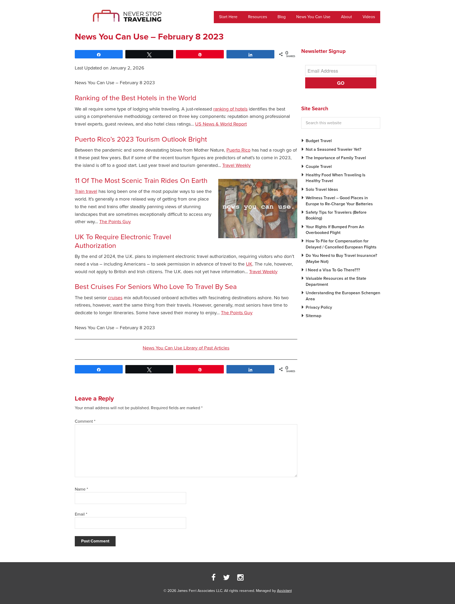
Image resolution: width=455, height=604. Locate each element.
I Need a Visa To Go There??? (333, 270)
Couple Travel (319, 166)
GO (340, 82)
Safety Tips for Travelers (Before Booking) (336, 215)
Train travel (86, 191)
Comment (85, 421)
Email (81, 514)
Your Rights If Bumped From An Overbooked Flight (335, 229)
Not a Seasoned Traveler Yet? (333, 149)
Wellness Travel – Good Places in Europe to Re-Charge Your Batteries (339, 200)
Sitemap (313, 315)
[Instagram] (240, 577)
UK (249, 264)
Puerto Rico (238, 150)
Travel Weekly (236, 165)
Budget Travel (319, 140)
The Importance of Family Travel (336, 158)
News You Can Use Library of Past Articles (186, 348)
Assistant (284, 590)
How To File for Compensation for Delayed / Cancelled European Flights (341, 243)
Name (81, 489)
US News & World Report (221, 124)
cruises (115, 298)
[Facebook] (213, 577)
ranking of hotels (230, 109)
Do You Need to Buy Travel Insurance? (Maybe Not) (341, 258)
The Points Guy (115, 221)
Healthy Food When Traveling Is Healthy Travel (335, 177)
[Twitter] (226, 577)
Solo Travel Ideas (322, 189)
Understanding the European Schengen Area (343, 295)
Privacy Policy (319, 307)
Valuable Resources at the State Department (336, 281)
